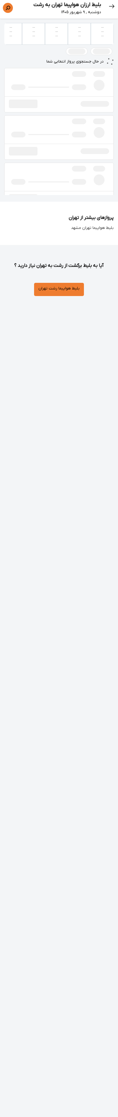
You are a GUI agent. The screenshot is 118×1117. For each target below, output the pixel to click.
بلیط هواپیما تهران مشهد (92, 228)
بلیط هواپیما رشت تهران (59, 288)
